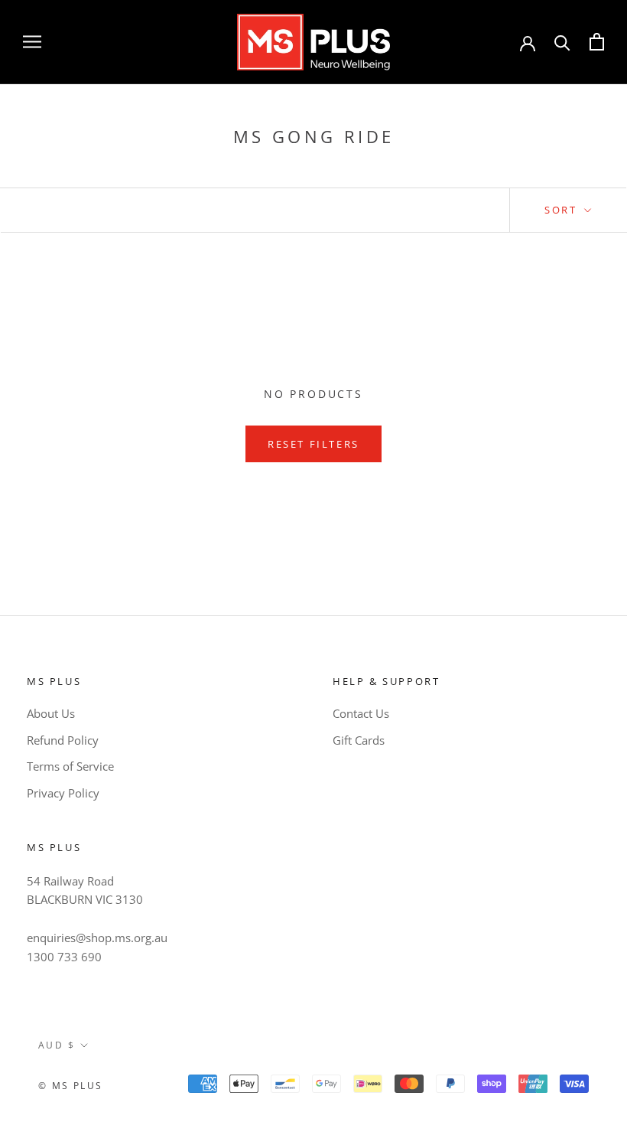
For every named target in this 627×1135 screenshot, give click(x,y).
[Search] (562, 42)
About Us (51, 713)
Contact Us (361, 713)
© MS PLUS (70, 1085)
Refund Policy (63, 740)
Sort (562, 210)
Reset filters (313, 444)
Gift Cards (359, 740)
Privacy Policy (63, 793)
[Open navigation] (32, 41)
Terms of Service (70, 766)
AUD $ (56, 1045)
